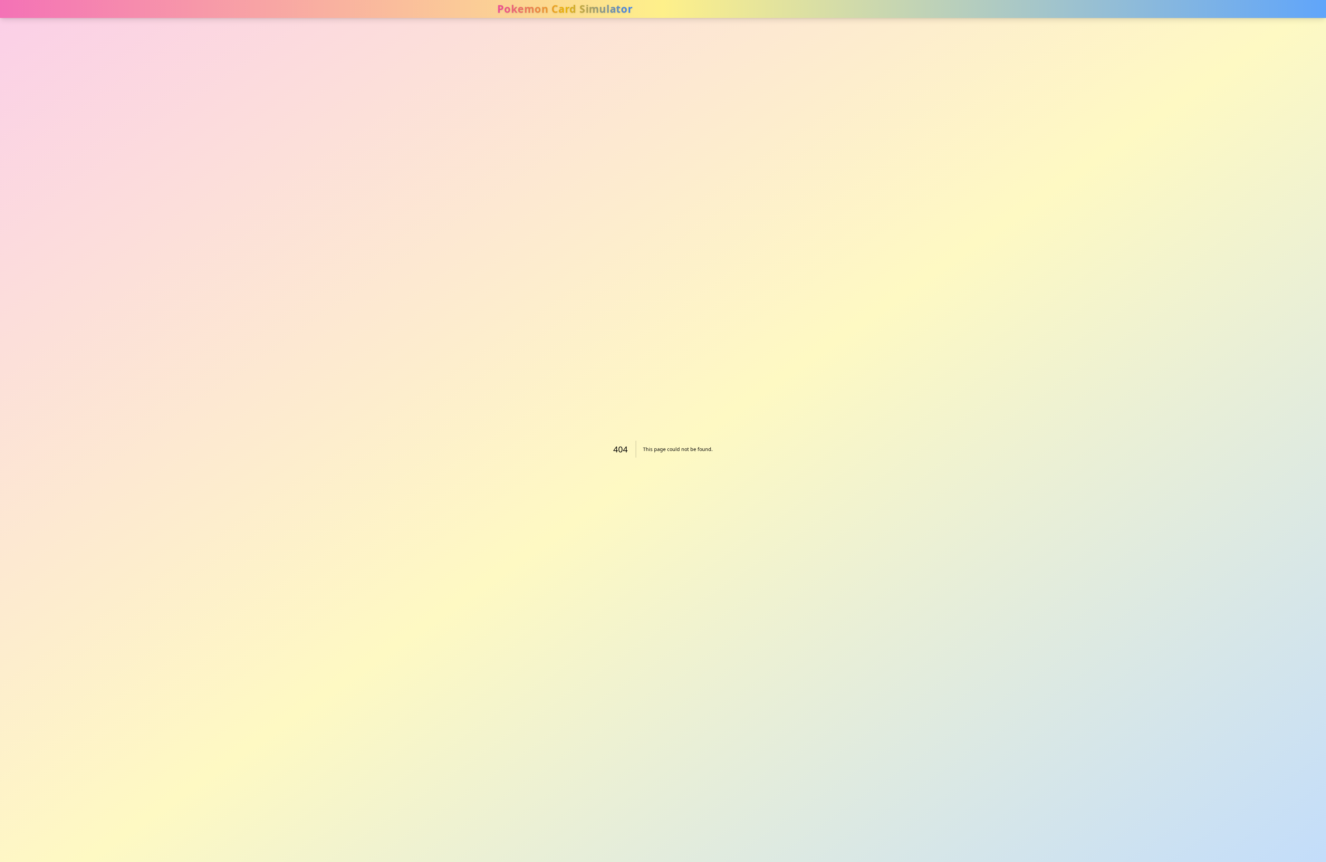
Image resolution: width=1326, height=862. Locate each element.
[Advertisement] (1095, 48)
